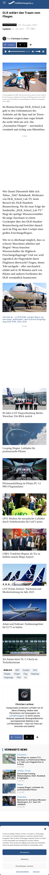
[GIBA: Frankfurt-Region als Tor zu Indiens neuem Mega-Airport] (24, 540)
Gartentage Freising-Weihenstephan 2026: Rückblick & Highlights (31, 776)
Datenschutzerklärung (22, 871)
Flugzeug (35, 674)
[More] (30, 44)
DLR (35, 670)
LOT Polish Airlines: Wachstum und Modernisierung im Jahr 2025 (22, 590)
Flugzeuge (8, 677)
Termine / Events (24, 771)
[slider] (16, 51)
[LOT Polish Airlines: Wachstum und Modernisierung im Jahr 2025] (24, 575)
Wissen (20, 785)
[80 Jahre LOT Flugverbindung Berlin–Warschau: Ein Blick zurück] (24, 399)
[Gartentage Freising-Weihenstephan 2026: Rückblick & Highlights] (9, 775)
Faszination (9, 25)
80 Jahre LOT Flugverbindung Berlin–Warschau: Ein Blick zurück (23, 414)
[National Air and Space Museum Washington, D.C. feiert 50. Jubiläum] (9, 801)
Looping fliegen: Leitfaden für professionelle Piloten (19, 450)
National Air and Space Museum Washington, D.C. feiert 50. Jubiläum (31, 802)
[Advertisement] (24, 161)
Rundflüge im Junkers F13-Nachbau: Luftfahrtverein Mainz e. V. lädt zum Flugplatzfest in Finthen (31, 760)
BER (17, 670)
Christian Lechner (20, 38)
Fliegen (7, 674)
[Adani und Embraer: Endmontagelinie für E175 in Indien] (24, 610)
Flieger (17, 674)
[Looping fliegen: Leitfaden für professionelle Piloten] (24, 434)
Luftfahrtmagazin (16, 716)
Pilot (19, 677)
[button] (45, 829)
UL (25, 677)
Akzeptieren (24, 852)
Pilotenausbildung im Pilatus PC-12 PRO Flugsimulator (22, 485)
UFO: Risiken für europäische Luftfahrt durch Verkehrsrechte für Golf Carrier (24, 520)
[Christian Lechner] (5, 38)
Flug (25, 674)
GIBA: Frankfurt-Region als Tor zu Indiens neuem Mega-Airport (21, 555)
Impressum (36, 871)
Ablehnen (24, 859)
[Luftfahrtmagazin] (19, 2)
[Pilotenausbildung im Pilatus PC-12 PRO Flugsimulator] (24, 469)
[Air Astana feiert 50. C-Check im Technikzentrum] (24, 645)
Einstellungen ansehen (24, 866)
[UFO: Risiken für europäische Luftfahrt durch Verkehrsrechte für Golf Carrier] (24, 504)
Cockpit (26, 670)
